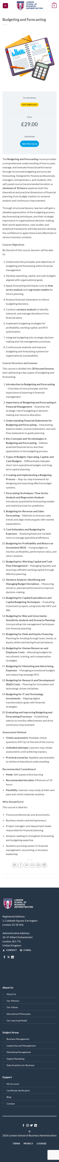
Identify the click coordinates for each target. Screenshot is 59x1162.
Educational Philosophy (19, 1013)
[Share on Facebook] (20, 865)
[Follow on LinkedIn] (12, 957)
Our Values (12, 1007)
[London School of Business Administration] (30, 5)
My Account (13, 1083)
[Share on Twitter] (26, 865)
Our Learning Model (17, 1020)
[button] (5, 5)
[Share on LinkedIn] (44, 865)
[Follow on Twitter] (31, 1125)
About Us (11, 994)
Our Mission (13, 1000)
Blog (9, 1097)
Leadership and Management (21, 1045)
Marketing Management (19, 1052)
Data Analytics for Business (20, 1065)
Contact (11, 1103)
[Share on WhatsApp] (14, 865)
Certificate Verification (18, 1090)
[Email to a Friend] (32, 865)
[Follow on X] (8, 957)
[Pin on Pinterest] (38, 865)
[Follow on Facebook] (4, 957)
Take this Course (29, 144)
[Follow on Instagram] (27, 1125)
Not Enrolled (29, 105)
